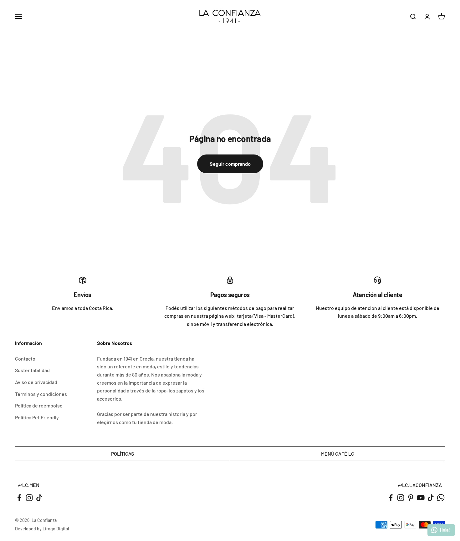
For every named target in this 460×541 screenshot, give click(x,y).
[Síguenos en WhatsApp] (441, 497)
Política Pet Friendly (37, 417)
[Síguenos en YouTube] (421, 497)
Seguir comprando (230, 164)
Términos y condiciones (41, 394)
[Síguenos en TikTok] (39, 497)
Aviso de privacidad (36, 382)
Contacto (25, 359)
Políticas (122, 454)
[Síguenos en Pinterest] (410, 497)
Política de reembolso (39, 405)
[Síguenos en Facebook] (19, 497)
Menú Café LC (337, 454)
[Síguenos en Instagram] (29, 497)
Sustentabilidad (32, 370)
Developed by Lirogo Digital (42, 528)
